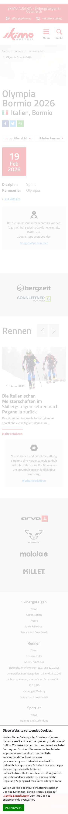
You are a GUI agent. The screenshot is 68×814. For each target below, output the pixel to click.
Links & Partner (34, 626)
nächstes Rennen (49, 138)
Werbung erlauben (34, 480)
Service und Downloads (34, 632)
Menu (46, 38)
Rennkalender (37, 51)
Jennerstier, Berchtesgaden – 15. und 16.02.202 (34, 673)
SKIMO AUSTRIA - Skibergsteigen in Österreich (34, 9)
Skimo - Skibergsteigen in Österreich (20, 34)
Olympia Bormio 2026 (18, 57)
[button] (5, 123)
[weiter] (54, 330)
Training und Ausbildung (34, 720)
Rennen (19, 51)
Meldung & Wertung (34, 691)
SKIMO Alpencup (34, 662)
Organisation (34, 614)
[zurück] (42, 330)
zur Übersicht (18, 138)
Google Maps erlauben (34, 243)
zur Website (12, 199)
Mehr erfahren (12, 434)
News (34, 609)
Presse (34, 620)
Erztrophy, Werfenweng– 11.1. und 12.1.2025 (34, 667)
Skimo (5, 51)
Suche (59, 38)
